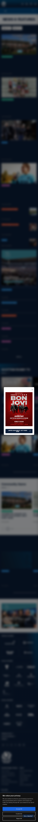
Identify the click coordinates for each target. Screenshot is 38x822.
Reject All (19, 818)
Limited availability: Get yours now (17, 431)
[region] (19, 807)
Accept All (19, 809)
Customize (19, 814)
